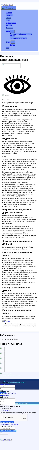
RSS (7, 48)
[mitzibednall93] (2, 356)
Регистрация (4, 384)
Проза (8, 20)
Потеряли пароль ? (10, 393)
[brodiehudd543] (2, 371)
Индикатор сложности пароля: (10, 406)
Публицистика (11, 23)
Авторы (9, 25)
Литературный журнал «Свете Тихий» (21, 35)
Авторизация (4, 395)
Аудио (12, 45)
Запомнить (6, 391)
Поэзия (8, 18)
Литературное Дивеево (18, 38)
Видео (8, 42)
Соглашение (4, 410)
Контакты (9, 28)
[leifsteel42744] (2, 351)
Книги (8, 31)
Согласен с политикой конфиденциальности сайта (19, 413)
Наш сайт (9, 15)
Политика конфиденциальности (10, 375)
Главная (9, 13)
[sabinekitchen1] (2, 366)
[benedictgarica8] (2, 361)
